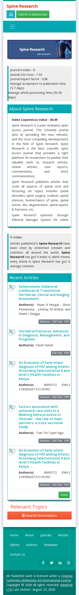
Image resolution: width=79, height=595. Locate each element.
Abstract (45, 321)
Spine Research (22, 6)
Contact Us (17, 554)
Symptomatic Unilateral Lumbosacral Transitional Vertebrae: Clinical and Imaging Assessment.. (44, 292)
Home (14, 535)
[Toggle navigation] (12, 26)
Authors (31, 545)
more (64, 495)
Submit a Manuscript (32, 14)
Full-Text (57, 321)
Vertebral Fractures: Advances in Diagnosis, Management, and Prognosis (44, 335)
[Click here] (9, 14)
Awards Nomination (41, 515)
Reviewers (51, 545)
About (29, 535)
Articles (63, 535)
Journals (45, 535)
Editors (15, 545)
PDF (66, 321)
